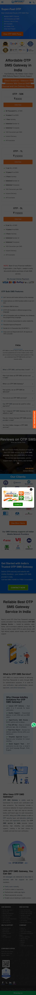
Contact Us (18, 504)
